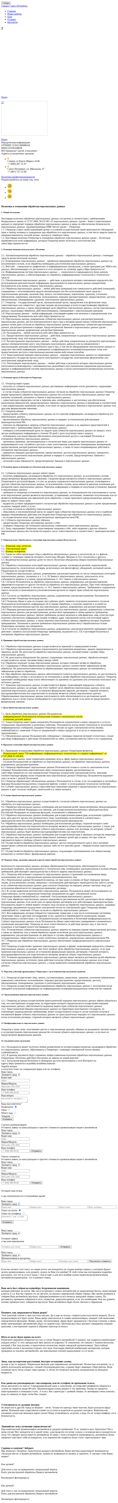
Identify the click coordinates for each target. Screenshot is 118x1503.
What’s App (7, 1113)
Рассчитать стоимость (100, 1261)
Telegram (6, 1116)
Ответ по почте (9, 1210)
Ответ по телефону (11, 1213)
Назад (4, 97)
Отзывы (11, 19)
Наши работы (14, 14)
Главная (11, 11)
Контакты (12, 22)
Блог (9, 16)
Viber (4, 1110)
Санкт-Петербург (19, 6)
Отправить (7, 1119)
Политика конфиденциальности (18, 177)
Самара (6, 3)
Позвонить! (7, 1107)
